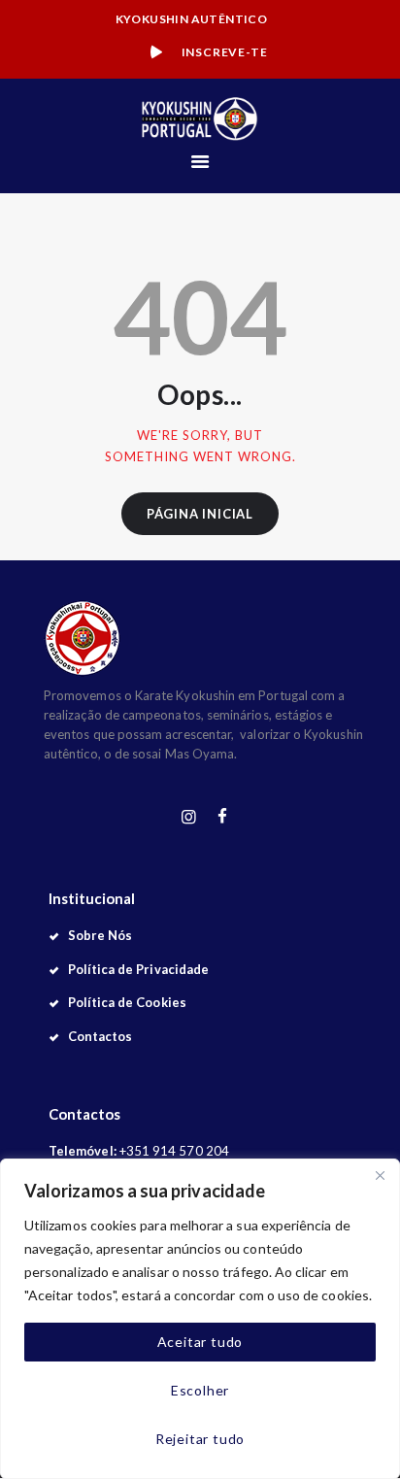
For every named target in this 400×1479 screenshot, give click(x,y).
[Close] (379, 1175)
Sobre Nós (100, 935)
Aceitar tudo (200, 1341)
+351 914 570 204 (174, 1151)
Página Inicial (200, 513)
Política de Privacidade (139, 969)
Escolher (200, 1390)
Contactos (100, 1036)
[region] (200, 1319)
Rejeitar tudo (200, 1438)
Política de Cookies (127, 1002)
